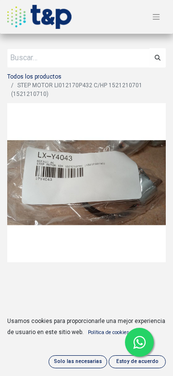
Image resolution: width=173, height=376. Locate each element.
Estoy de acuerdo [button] (137, 361)
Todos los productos (34, 76)
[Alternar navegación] (156, 17)
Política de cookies (108, 332)
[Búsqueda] (157, 57)
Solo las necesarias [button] (78, 361)
